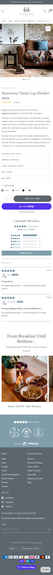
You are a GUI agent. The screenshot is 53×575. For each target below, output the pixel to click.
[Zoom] (48, 28)
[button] (16, 235)
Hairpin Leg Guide (34, 478)
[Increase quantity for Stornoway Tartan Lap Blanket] (10, 199)
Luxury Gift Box (11, 154)
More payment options (26, 212)
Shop (10, 21)
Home (4, 21)
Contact (5, 486)
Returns (6, 178)
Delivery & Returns (35, 463)
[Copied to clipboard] (30, 190)
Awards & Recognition (11, 474)
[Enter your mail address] (49, 529)
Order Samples (10, 160)
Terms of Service (34, 471)
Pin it (17, 190)
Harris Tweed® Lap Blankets (25, 21)
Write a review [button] (26, 253)
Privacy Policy (33, 467)
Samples (5, 467)
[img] (8, 270)
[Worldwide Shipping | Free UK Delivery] (26, 2)
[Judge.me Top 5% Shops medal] (38, 432)
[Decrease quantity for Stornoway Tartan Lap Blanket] (3, 199)
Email (4, 524)
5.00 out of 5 (33, 226)
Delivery (7, 172)
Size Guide (31, 474)
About (4, 471)
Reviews (5, 482)
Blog (29, 482)
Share (7, 190)
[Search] (45, 11)
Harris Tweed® (8, 478)
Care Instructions (13, 166)
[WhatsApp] (24, 190)
